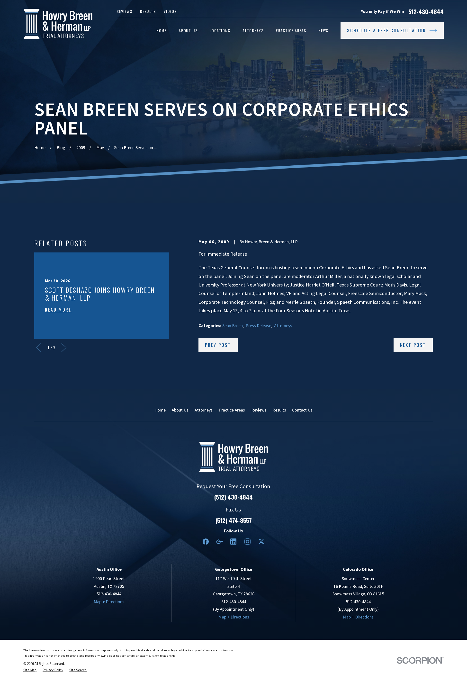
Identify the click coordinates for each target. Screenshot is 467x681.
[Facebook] (206, 541)
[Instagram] (247, 541)
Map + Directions (109, 601)
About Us (180, 410)
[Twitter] (261, 541)
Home (160, 410)
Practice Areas (232, 410)
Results (148, 11)
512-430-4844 (426, 11)
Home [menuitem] (161, 30)
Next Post (413, 345)
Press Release (258, 325)
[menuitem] (29, 670)
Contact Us (302, 410)
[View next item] (64, 347)
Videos (170, 11)
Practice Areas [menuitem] (291, 30)
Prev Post (218, 345)
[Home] (57, 24)
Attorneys (283, 325)
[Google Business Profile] (219, 541)
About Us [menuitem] (188, 30)
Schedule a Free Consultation (386, 30)
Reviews (124, 11)
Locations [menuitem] (220, 30)
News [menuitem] (323, 30)
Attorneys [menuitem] (253, 30)
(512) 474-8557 (233, 520)
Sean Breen (232, 325)
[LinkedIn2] (233, 541)
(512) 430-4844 (233, 497)
